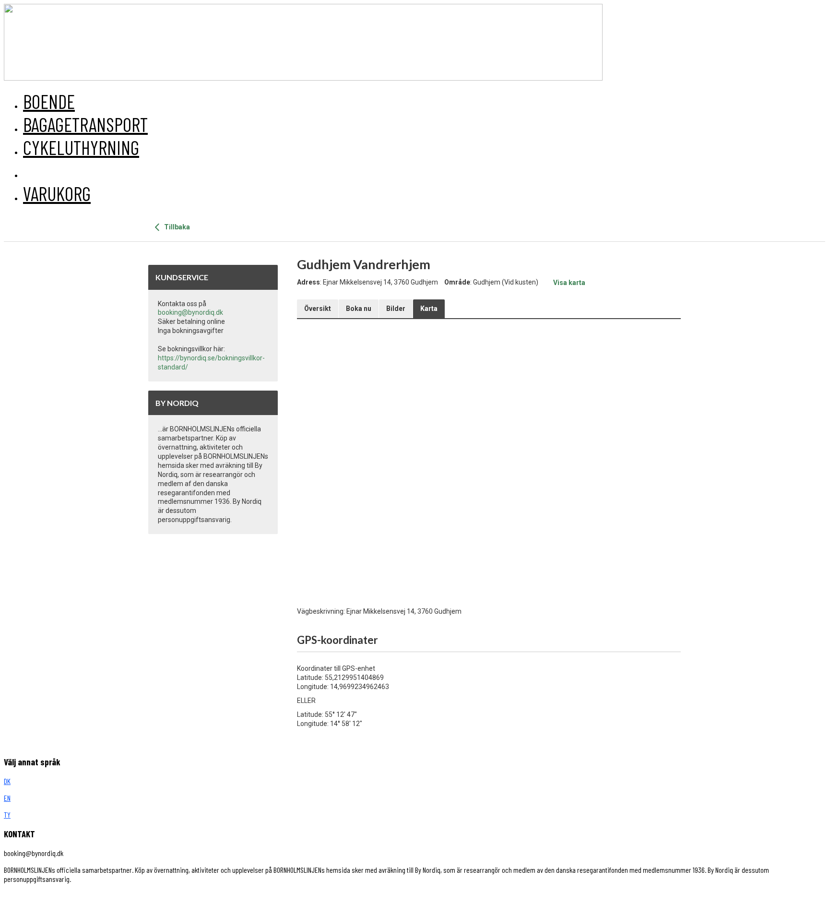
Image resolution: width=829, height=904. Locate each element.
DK (7, 780)
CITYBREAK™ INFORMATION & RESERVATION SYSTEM (202, 895)
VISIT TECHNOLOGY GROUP (45, 895)
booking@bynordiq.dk (190, 312)
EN (7, 797)
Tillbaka (176, 227)
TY (7, 814)
